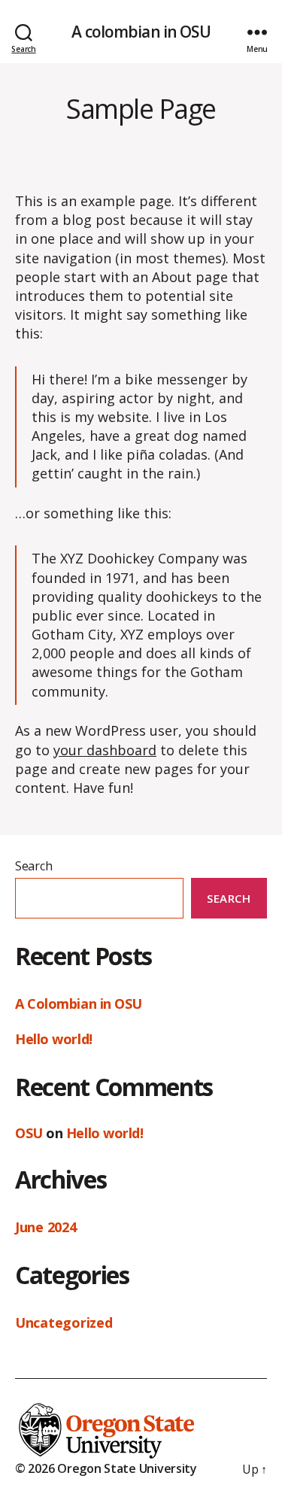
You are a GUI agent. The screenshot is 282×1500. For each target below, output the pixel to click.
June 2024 (46, 1227)
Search (33, 866)
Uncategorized (64, 1322)
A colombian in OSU (140, 32)
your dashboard (104, 750)
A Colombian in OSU (78, 1003)
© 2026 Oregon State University (106, 1468)
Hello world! (53, 1039)
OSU (29, 1133)
